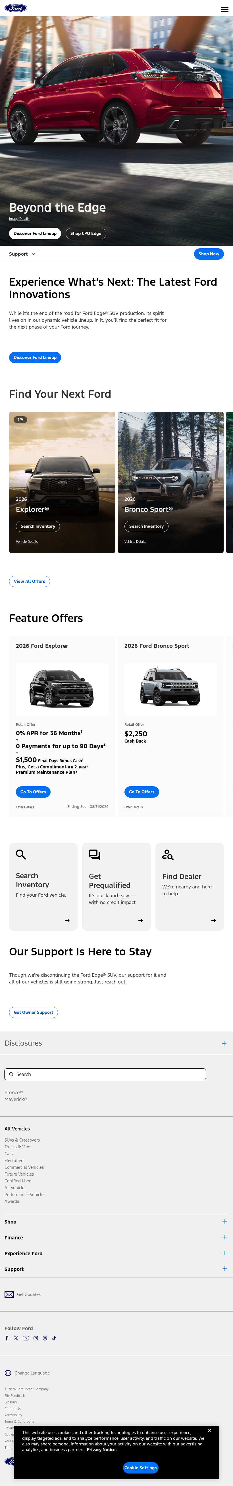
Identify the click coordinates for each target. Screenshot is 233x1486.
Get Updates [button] (29, 1294)
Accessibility (13, 1415)
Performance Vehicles (25, 1194)
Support (14, 1269)
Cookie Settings (140, 1467)
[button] (102, 561)
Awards (12, 1201)
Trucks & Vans (18, 1146)
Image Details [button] (19, 219)
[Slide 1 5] (123, 561)
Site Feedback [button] (15, 1396)
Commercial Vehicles (24, 1167)
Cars (9, 1153)
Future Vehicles (19, 1174)
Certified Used (18, 1181)
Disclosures (23, 1043)
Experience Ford (24, 1253)
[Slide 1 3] (114, 561)
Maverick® (16, 1099)
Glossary (11, 1402)
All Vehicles (17, 1129)
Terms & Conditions (19, 1422)
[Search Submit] (11, 1074)
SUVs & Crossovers (22, 1140)
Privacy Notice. (102, 1449)
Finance (14, 1238)
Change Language (32, 1373)
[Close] (209, 1435)
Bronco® (14, 1092)
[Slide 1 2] (110, 561)
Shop (10, 1222)
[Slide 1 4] (119, 561)
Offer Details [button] (25, 807)
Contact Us (12, 1409)
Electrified (14, 1160)
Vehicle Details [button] (27, 542)
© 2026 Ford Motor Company (27, 1389)
